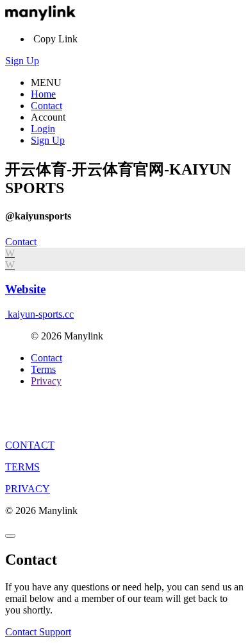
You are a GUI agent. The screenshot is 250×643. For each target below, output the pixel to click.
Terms (43, 369)
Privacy (46, 380)
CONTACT (29, 445)
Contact (46, 105)
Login (43, 128)
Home (43, 94)
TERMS (22, 466)
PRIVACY (27, 488)
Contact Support (38, 631)
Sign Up (22, 60)
